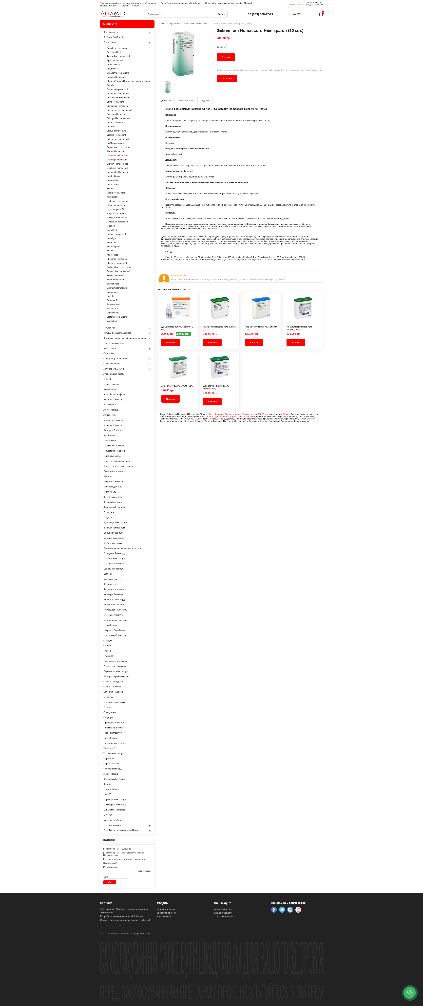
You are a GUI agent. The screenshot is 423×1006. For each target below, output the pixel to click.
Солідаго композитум (114, 702)
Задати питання (186, 101)
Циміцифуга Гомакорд (114, 804)
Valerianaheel (113, 312)
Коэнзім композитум (113, 569)
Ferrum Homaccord (116, 151)
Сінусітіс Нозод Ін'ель (114, 681)
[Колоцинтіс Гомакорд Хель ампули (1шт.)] (219, 311)
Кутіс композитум (112, 579)
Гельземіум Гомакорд (114, 451)
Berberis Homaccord (116, 77)
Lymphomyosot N (115, 209)
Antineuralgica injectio (113, 374)
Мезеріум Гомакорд (113, 594)
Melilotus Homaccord (117, 217)
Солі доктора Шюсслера (115, 358)
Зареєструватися (314, 2)
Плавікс (107, 651)
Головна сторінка (166, 909)
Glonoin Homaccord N (117, 164)
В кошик (226, 57)
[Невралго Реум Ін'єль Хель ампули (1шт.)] (261, 311)
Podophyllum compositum (119, 267)
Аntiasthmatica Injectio (114, 394)
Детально (227, 78)
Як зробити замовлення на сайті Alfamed (180, 3)
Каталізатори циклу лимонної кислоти (122, 548)
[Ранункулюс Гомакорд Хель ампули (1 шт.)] (303, 311)
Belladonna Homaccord (118, 73)
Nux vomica (112, 255)
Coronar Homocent (116, 122)
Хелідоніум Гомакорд (114, 779)
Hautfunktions (113, 176)
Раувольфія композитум (115, 671)
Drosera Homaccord (116, 135)
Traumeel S (112, 308)
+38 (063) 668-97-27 (259, 14)
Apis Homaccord (115, 60)
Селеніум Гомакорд (113, 692)
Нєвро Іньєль (110, 625)
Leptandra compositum (118, 201)
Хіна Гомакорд (110, 774)
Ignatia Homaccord (116, 193)
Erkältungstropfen (115, 143)
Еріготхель (108, 512)
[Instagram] (290, 910)
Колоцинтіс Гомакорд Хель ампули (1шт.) (219, 328)
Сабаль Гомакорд (112, 686)
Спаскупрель (109, 712)
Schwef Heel (113, 284)
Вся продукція (110, 32)
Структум (108, 717)
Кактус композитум (113, 533)
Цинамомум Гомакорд (114, 810)
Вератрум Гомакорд (113, 430)
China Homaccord (115, 102)
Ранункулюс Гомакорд (114, 666)
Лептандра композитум (115, 589)
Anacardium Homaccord (118, 56)
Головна (162, 23)
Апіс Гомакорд (110, 410)
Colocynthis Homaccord (118, 118)
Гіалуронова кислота (113, 343)
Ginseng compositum (117, 159)
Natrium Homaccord (116, 234)
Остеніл (107, 645)
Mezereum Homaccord (117, 221)
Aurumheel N (113, 68)
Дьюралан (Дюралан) (114, 507)
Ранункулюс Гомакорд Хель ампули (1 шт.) (299, 328)
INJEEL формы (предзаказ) (117, 333)
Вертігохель (109, 435)
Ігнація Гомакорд (111, 384)
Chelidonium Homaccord (118, 97)
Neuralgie (111, 238)
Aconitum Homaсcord (117, 48)
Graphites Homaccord (117, 168)
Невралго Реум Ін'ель (114, 630)
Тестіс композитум (112, 733)
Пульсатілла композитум (116, 661)
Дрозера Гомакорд (112, 502)
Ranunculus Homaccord (118, 271)
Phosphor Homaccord (117, 259)
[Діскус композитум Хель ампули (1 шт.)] (177, 311)
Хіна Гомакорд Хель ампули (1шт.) (177, 386)
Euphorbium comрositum (119, 147)
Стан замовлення (223, 916)
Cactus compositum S (117, 89)
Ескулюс (107, 517)
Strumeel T (112, 300)
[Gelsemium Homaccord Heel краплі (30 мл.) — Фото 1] (167, 87)
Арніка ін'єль (109, 415)
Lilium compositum (116, 205)
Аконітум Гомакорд (112, 399)
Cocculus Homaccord (117, 114)
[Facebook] (274, 910)
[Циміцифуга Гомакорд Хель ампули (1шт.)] (219, 370)
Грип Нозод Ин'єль (112, 486)
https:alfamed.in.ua (122, 933)
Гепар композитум (112, 456)
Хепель (107, 784)
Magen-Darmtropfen (116, 213)
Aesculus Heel (114, 52)
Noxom (110, 250)
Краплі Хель (109, 42)
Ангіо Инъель (110, 404)
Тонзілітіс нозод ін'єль (114, 743)
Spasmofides (113, 292)
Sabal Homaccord (115, 279)
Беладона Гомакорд (113, 420)
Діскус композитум (112, 497)
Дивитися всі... (144, 871)
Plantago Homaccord (117, 263)
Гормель (107, 476)
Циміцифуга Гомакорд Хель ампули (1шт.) (216, 387)
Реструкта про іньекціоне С (117, 676)
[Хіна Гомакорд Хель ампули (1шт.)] (177, 370)
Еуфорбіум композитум (115, 522)
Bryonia (110, 85)
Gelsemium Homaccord (118, 155)
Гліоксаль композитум (114, 471)
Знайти (221, 14)
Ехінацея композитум (114, 527)
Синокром (108, 697)
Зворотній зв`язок (108, 5)
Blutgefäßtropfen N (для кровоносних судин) (128, 81)
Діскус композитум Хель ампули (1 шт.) (177, 328)
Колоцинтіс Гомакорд (114, 553)
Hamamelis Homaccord (118, 172)
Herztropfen (112, 180)
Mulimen (111, 226)
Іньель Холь (109, 389)
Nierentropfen (113, 246)
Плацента (108, 656)
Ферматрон (109, 758)
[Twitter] (282, 910)
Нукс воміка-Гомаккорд (114, 635)
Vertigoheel (112, 321)
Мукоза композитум (113, 615)
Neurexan (111, 242)
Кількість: (221, 47)
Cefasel (107, 379)
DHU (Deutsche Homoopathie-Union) (120, 830)
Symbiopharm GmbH (113, 820)
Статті (125, 5)
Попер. (158, 87)
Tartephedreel (113, 304)
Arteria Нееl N (113, 64)
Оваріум (107, 640)
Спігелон (107, 707)
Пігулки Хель (110, 328)
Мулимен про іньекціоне (115, 620)
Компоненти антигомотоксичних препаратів (124, 859)
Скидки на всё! (110, 863)
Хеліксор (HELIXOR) (113, 369)
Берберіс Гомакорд (112, 425)
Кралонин (108, 574)
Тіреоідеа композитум (114, 722)
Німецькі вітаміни (112, 825)
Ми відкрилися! (110, 867)
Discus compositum (116, 131)
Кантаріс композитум (113, 538)
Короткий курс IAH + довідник (117, 849)
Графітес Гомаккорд (113, 481)
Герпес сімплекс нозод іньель (118, 466)
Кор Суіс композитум (113, 563)
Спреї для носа (111, 363)
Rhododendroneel (115, 275)
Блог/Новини (164, 916)
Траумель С (109, 748)
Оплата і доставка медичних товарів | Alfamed (228, 3)
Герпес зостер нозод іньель (117, 461)
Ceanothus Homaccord (118, 93)
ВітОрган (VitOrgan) (113, 37)
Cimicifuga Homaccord (117, 106)
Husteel (110, 188)
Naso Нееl (112, 230)
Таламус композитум (113, 727)
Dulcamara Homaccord (118, 139)
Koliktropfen (112, 197)
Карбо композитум (112, 543)
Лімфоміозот (109, 584)
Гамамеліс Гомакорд (113, 445)
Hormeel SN (112, 184)
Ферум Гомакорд (111, 763)
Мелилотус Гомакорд (114, 599)
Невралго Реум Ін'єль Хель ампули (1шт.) (261, 328)
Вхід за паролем (314, 4)
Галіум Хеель (110, 440)
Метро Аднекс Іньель (114, 604)
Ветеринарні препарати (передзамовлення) (124, 338)
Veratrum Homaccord (117, 317)
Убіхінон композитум (113, 753)
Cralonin (111, 126)
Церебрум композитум (114, 799)
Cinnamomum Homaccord (119, 110)
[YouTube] (298, 910)
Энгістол (107, 815)
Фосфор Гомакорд (112, 768)
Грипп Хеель (109, 492)
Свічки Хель (109, 353)
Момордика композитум (115, 610)
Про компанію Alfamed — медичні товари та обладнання (128, 3)
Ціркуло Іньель (111, 789)
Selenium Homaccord (117, 288)
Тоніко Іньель (110, 738)
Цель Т (107, 794)
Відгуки (135, 5)
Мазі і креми (109, 348)
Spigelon (111, 296)
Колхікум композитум (114, 558)
